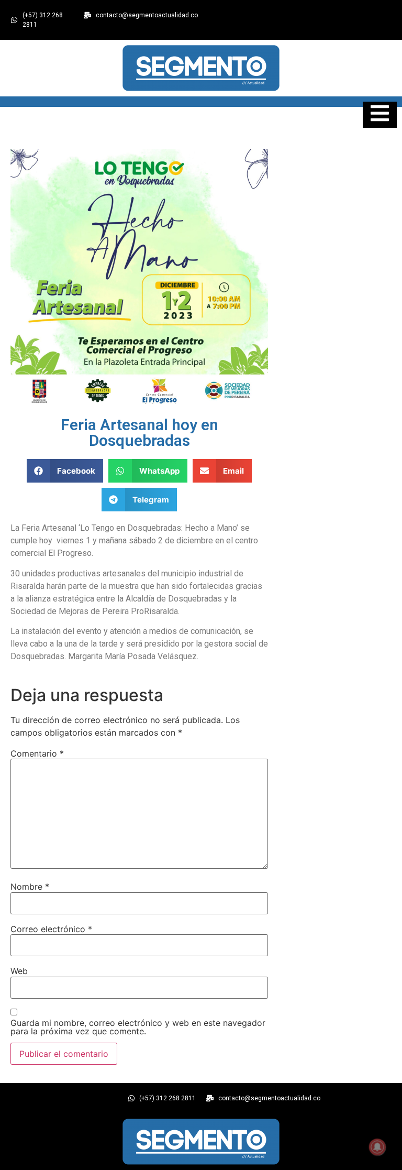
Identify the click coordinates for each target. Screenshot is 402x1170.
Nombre (29, 886)
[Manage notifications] (377, 1147)
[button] (65, 471)
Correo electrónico (51, 929)
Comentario (37, 753)
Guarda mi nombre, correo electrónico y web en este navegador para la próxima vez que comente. (137, 1027)
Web (19, 971)
